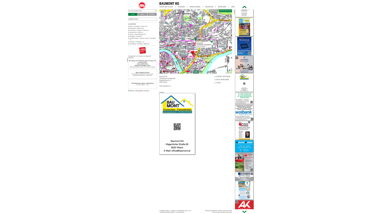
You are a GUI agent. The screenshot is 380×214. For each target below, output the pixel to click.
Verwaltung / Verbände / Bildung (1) (139, 44)
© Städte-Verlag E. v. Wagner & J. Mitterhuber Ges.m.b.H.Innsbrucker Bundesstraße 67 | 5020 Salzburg (175, 211)
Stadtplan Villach (166, 7)
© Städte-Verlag (229, 72)
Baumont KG (169, 3)
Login (218, 212)
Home (214, 212)
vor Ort (132, 14)
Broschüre (222, 7)
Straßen (181, 7)
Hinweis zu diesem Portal (225, 210)
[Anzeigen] (142, 50)
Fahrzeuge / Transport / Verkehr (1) (139, 30)
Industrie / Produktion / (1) (137, 42)
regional (142, 14)
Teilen (218, 83)
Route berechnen (201, 46)
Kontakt (222, 212)
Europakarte (213, 11)
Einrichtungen (195, 7)
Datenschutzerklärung (211, 210)
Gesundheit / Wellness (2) (137, 28)
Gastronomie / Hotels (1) (136, 32)
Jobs (233, 7)
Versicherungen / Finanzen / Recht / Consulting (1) (143, 39)
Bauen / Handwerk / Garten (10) (138, 26)
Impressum (229, 212)
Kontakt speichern (223, 76)
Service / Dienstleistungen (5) (138, 34)
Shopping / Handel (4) (136, 36)
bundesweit (152, 14)
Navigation (209, 7)
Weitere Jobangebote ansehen (139, 91)
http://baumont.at (165, 86)
